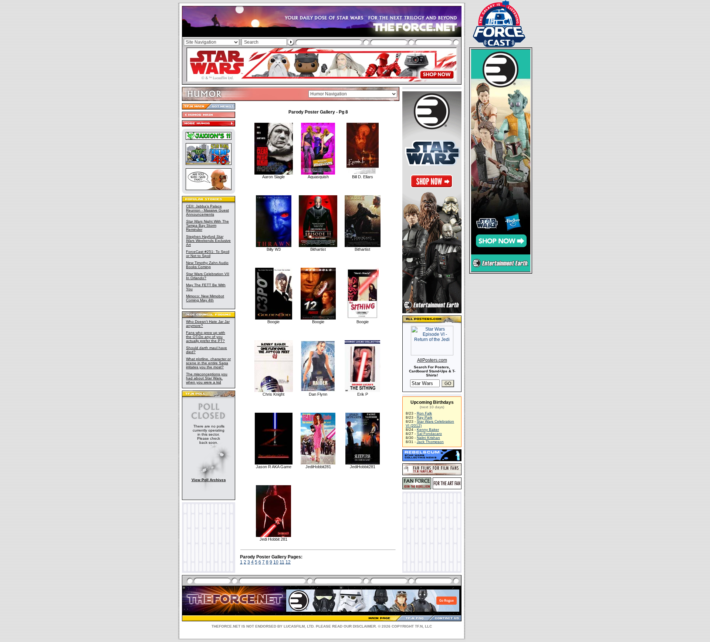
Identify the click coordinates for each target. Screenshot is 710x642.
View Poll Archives (209, 480)
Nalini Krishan (428, 438)
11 (282, 562)
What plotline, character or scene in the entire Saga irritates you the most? (208, 363)
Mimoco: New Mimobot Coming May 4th (205, 298)
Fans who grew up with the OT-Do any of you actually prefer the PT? (205, 337)
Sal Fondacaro (429, 434)
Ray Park (424, 417)
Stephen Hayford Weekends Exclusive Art (208, 240)
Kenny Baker (428, 430)
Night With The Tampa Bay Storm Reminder (207, 225)
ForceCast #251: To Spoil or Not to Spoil (207, 254)
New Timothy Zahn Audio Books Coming (207, 265)
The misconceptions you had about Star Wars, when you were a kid (206, 378)
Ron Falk (424, 413)
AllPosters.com (432, 360)
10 (275, 562)
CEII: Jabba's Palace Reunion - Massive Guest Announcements (207, 210)
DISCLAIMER (364, 626)
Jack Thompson (430, 442)
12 (288, 562)
